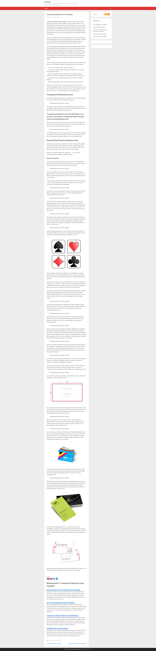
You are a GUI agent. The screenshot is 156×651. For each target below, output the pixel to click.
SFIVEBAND (47, 2)
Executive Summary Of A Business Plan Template (63, 590)
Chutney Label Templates (99, 27)
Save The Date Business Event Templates (61, 602)
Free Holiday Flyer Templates (100, 36)
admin (59, 17)
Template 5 (59, 640)
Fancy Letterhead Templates (99, 34)
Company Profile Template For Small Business (62, 615)
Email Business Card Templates (57, 628)
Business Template (52, 640)
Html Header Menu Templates (100, 24)
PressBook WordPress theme (86, 649)
